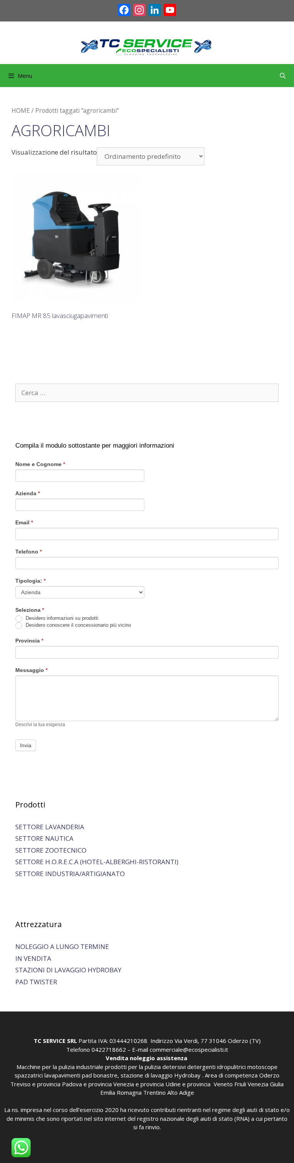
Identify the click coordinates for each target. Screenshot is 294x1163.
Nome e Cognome (40, 464)
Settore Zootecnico (51, 850)
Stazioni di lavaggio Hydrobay (68, 969)
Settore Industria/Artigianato (70, 873)
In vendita (33, 958)
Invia (25, 745)
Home (20, 110)
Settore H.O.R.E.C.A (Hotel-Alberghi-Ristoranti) (96, 861)
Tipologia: (30, 581)
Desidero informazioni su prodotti (61, 618)
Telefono (28, 552)
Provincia (29, 641)
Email (24, 522)
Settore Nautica (44, 838)
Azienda (27, 493)
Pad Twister (36, 981)
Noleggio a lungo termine (62, 946)
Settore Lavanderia (49, 826)
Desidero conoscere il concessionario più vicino (77, 625)
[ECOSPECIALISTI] (147, 45)
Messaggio (31, 670)
